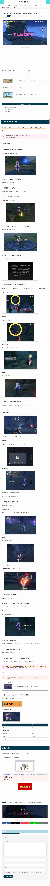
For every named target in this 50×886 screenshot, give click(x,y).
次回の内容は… (8, 111)
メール (5, 862)
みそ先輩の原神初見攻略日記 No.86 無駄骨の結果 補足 (26, 686)
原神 (24, 802)
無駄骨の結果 (10, 109)
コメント (5, 841)
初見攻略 (20, 802)
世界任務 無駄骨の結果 (10, 107)
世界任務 (5, 802)
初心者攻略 (16, 802)
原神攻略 (28, 802)
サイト (4, 867)
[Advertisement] (25, 56)
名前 (4, 858)
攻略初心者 (33, 802)
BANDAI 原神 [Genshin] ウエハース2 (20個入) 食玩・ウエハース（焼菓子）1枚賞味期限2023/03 (25, 774)
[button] (6, 823)
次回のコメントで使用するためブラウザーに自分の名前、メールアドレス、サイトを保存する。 (23, 872)
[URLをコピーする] (43, 823)
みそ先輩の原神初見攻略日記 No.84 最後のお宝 (24, 94)
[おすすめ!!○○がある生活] (25, 2)
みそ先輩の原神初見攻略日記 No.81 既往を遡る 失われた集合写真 (28, 80)
